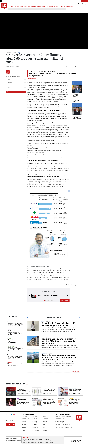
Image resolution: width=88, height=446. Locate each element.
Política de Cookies (48, 442)
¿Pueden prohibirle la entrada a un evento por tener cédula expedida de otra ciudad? (49, 401)
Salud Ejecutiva (46, 430)
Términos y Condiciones (60, 422)
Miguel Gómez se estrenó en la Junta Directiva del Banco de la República (15, 341)
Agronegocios (25, 416)
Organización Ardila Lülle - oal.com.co (76, 441)
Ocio (44, 429)
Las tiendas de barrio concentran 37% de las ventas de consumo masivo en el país (74, 401)
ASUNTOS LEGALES (53, 6)
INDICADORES (67, 6)
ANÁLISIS (46, 6)
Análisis (10, 362)
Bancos (9, 320)
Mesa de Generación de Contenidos (63, 416)
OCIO (26, 6)
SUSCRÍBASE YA (64, 300)
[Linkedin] (71, 66)
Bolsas (9, 329)
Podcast (23, 430)
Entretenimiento (72, 388)
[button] (29, 296)
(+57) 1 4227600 (9, 420)
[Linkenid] (12, 414)
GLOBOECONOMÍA (32, 6)
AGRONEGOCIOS (40, 6)
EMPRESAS (22, 6)
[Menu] (9, 6)
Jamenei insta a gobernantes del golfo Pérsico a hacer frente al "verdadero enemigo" (23, 391)
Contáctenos (58, 419)
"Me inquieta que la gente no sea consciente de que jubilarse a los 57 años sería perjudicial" (23, 401)
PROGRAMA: (11, 52)
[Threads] (17, 414)
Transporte (11, 346)
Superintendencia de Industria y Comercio (64, 427)
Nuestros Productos (59, 418)
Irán (18, 388)
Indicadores (24, 427)
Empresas (24, 424)
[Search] (78, 4)
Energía (44, 388)
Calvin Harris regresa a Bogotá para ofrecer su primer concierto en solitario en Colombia (75, 391)
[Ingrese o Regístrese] (86, 4)
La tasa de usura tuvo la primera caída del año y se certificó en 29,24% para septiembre (15, 356)
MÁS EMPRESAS (75, 371)
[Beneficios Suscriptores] (82, 4)
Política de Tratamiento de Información (63, 424)
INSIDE (71, 6)
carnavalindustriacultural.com (12, 442)
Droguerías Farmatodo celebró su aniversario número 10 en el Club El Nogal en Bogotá (77, 98)
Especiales (34, 424)
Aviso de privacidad (59, 421)
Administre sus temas (12, 91)
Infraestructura (35, 427)
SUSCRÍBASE (84, 1)
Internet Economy (25, 429)
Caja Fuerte (34, 418)
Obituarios (34, 429)
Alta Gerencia (35, 416)
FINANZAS (12, 6)
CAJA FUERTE (60, 6)
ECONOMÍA (17, 6)
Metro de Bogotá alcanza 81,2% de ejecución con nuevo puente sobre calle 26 (15, 348)
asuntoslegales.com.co (11, 440)
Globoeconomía (46, 425)
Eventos (44, 424)
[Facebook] (66, 66)
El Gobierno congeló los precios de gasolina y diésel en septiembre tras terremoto (49, 391)
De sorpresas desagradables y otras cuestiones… (15, 364)
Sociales (23, 433)
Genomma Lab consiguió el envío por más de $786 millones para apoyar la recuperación (58, 341)
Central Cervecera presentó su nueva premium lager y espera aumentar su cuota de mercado (58, 357)
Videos (33, 433)
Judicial (44, 398)
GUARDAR (78, 66)
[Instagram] (14, 414)
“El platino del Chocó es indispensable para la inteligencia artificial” (58, 324)
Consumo (71, 398)
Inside (44, 427)
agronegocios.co (20, 440)
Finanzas (24, 425)
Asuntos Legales (25, 418)
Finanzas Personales (36, 425)
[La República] (4, 6)
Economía (45, 421)
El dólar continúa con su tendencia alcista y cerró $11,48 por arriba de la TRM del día (15, 332)
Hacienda (10, 338)
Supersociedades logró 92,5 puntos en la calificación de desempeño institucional (77, 119)
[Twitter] (69, 66)
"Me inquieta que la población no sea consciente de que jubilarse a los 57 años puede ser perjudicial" (15, 323)
